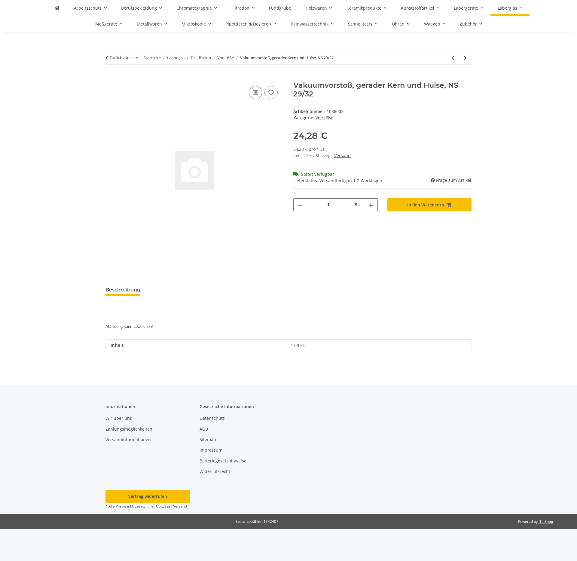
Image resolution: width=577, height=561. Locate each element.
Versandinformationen (128, 439)
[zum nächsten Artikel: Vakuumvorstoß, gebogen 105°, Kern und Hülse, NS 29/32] (465, 57)
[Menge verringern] (300, 205)
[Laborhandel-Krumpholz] (57, 8)
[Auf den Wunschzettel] (271, 92)
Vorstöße (324, 117)
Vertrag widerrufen (147, 496)
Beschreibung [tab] (122, 290)
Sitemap (208, 439)
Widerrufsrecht (215, 471)
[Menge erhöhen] (370, 205)
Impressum (211, 450)
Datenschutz (212, 418)
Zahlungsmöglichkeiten (128, 429)
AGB (204, 429)
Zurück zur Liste (124, 57)
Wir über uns (118, 418)
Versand (342, 155)
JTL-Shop (546, 521)
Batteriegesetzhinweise (223, 461)
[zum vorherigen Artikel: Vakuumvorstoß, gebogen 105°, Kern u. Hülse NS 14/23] (453, 57)
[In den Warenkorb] (110, 78)
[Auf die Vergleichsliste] (255, 92)
